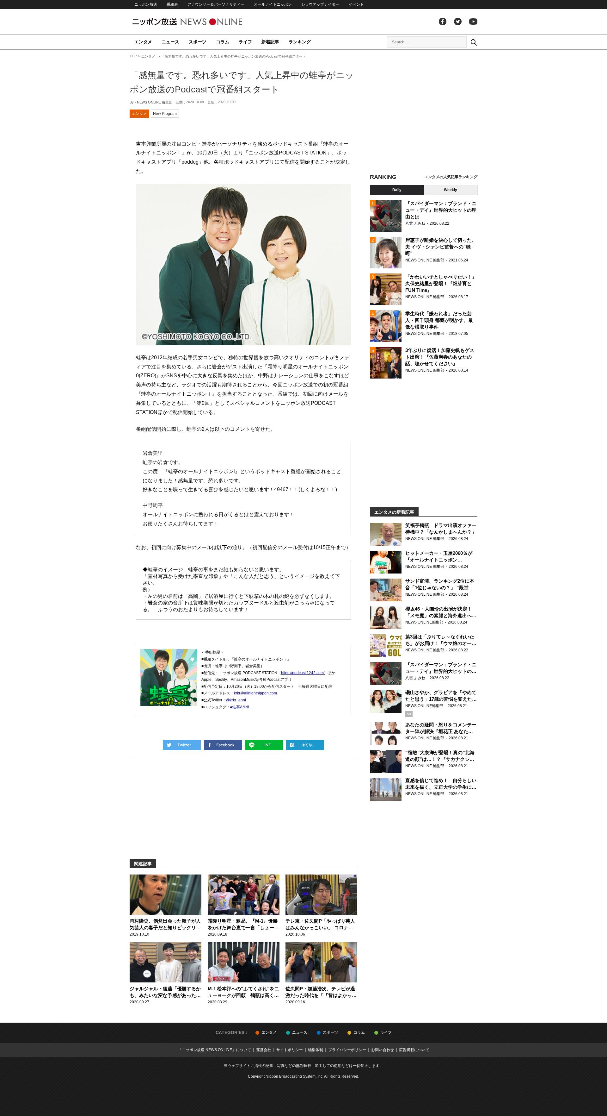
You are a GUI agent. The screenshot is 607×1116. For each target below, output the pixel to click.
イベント (356, 4)
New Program (165, 113)
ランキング (300, 41)
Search (473, 42)
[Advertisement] (423, 112)
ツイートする (182, 745)
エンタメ (143, 41)
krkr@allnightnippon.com (255, 693)
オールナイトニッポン (273, 4)
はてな (305, 745)
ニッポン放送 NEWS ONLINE (199, 21)
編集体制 (315, 1050)
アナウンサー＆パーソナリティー (215, 4)
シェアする (223, 745)
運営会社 (263, 1050)
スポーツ (197, 41)
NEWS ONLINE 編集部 (154, 102)
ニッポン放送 (145, 4)
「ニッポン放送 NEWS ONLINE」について (214, 1050)
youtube (473, 21)
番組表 (172, 4)
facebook (442, 21)
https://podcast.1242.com (302, 673)
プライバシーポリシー (347, 1050)
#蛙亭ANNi (239, 707)
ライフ (245, 41)
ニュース (170, 41)
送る (264, 745)
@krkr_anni (236, 700)
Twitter (458, 21)
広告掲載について (414, 1050)
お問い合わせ (382, 1050)
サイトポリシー (289, 1050)
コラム (222, 41)
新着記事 (270, 41)
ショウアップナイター (320, 4)
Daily (397, 190)
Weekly (450, 190)
